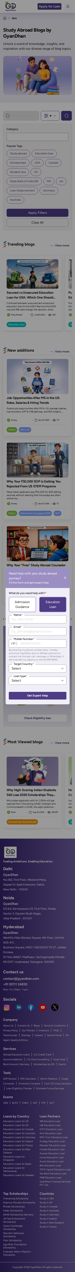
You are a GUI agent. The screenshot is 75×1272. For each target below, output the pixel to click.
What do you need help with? (28, 593)
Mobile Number (24, 639)
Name (18, 615)
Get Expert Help (37, 695)
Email (18, 627)
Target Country (24, 664)
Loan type (20, 676)
